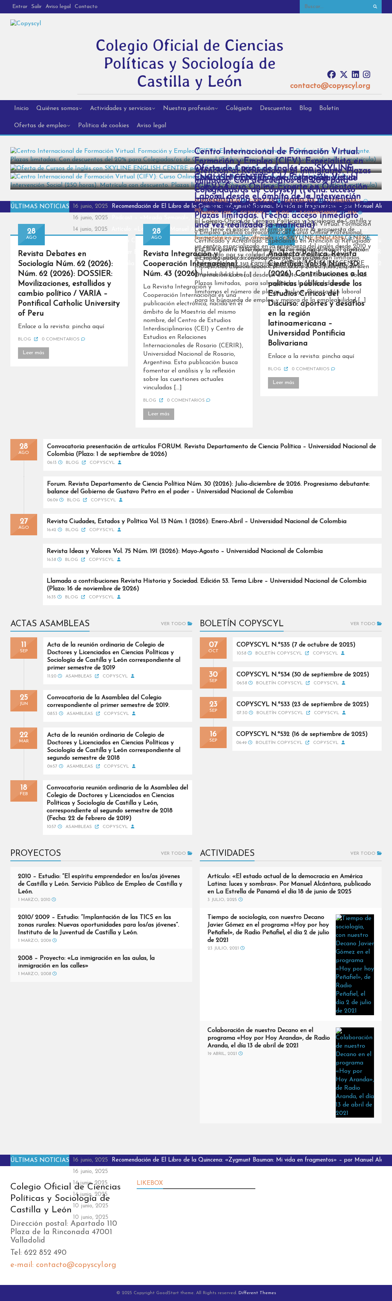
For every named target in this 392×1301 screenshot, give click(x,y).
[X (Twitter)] (344, 75)
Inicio (21, 108)
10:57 (51, 827)
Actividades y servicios (121, 108)
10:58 (241, 653)
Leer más (33, 353)
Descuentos (276, 108)
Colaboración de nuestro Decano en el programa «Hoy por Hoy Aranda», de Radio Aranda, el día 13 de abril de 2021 (268, 1038)
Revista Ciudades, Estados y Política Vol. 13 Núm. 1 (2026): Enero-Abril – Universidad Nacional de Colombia (196, 521)
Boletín (329, 108)
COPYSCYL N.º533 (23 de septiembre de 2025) (303, 705)
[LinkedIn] (355, 75)
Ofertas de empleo (40, 126)
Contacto (86, 7)
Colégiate (239, 108)
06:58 (242, 683)
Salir (36, 7)
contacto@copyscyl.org (330, 86)
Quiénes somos (57, 108)
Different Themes (257, 1293)
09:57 (52, 766)
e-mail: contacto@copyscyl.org (63, 1265)
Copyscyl (260, 238)
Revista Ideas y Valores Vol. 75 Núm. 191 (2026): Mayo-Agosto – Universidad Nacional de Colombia (185, 551)
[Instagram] (366, 75)
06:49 (241, 742)
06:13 (52, 462)
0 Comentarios (61, 339)
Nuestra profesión (188, 108)
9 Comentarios (326, 238)
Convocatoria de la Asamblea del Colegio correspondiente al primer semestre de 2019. (108, 701)
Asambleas (79, 676)
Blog (305, 108)
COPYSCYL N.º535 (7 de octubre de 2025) (296, 645)
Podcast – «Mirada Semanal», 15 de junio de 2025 (177, 218)
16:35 (51, 597)
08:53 (52, 713)
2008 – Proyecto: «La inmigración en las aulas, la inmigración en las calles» (86, 962)
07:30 (242, 713)
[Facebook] (331, 75)
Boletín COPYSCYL (279, 653)
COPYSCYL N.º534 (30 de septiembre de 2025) (303, 675)
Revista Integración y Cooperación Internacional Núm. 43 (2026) (190, 264)
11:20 (51, 676)
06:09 (52, 500)
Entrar (20, 7)
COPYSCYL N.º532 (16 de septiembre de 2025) (302, 734)
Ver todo (174, 624)
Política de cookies (103, 126)
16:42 (51, 530)
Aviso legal (58, 7)
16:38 (51, 559)
